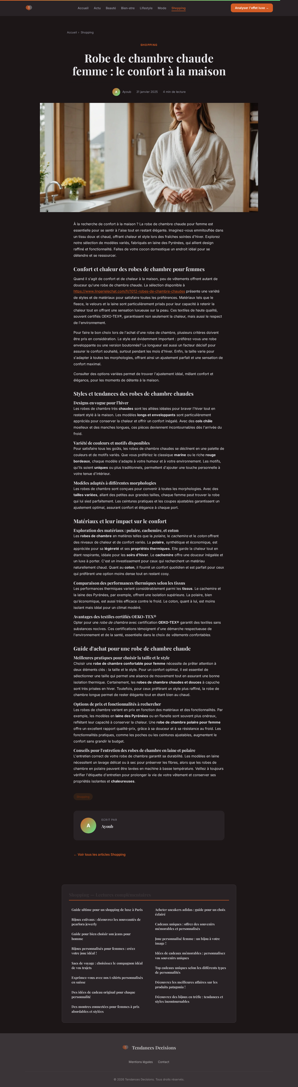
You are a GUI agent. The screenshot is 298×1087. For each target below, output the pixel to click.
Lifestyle (146, 8)
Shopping (178, 8)
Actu (97, 8)
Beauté (111, 8)
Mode (162, 8)
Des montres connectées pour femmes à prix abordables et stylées (105, 1008)
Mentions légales (141, 1062)
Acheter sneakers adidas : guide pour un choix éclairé (190, 911)
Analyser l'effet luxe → (252, 8)
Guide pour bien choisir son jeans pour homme (101, 936)
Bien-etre (128, 8)
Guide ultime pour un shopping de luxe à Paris (107, 909)
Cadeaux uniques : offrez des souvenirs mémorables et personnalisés (185, 926)
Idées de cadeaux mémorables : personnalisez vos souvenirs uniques (190, 955)
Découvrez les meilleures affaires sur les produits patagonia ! (186, 984)
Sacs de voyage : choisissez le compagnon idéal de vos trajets (107, 965)
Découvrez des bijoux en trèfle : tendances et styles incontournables (189, 999)
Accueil (83, 8)
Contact (163, 1062)
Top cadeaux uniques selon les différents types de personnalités (190, 970)
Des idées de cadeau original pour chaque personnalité (103, 994)
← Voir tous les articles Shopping (100, 854)
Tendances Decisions (154, 1047)
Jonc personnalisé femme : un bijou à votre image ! (187, 940)
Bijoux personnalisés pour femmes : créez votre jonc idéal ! (103, 950)
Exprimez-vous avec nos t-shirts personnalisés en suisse (107, 979)
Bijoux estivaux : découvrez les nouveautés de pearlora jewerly (106, 921)
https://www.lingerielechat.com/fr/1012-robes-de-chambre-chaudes (129, 291)
